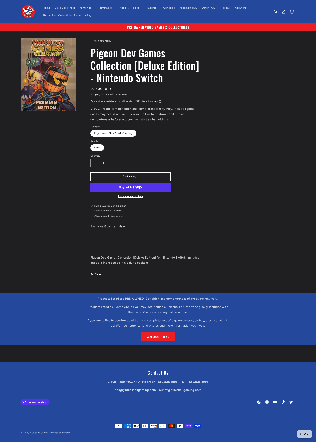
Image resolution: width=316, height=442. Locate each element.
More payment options (130, 196)
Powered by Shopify (59, 433)
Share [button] (98, 274)
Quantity (95, 155)
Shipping (95, 94)
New (97, 147)
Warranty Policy (158, 336)
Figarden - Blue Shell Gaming (113, 133)
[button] (87, 8)
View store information (108, 216)
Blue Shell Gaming (39, 433)
